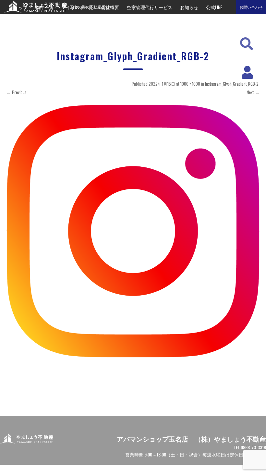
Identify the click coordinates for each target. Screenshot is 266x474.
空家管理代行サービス (149, 7)
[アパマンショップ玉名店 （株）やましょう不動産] (33, 10)
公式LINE (214, 7)
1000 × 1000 (190, 83)
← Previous (16, 92)
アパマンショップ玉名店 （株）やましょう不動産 (191, 439)
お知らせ (189, 7)
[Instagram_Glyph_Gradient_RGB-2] (133, 231)
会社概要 (110, 7)
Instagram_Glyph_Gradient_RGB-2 (232, 83)
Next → (253, 92)
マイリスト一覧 (77, 7)
